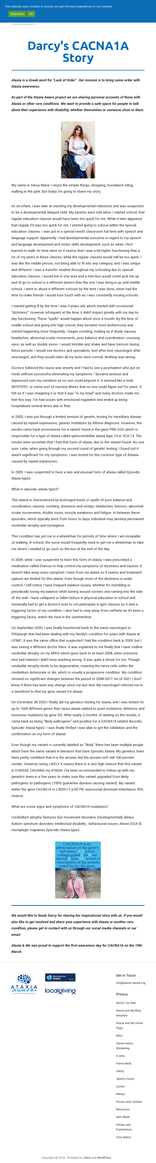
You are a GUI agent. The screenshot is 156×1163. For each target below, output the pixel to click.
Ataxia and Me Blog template (128, 1013)
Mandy (120, 1093)
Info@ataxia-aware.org (130, 982)
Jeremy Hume (125, 1078)
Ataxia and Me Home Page (129, 1025)
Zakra (87, 1157)
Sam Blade (123, 1116)
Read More (17, 13)
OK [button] (31, 13)
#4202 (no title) (126, 1002)
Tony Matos (123, 1137)
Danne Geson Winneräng (124, 1046)
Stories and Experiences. (124, 1127)
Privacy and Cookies (129, 1101)
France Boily (123, 1063)
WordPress (104, 1157)
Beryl (119, 1035)
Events (120, 1055)
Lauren (120, 1086)
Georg (120, 1071)
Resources (123, 1109)
